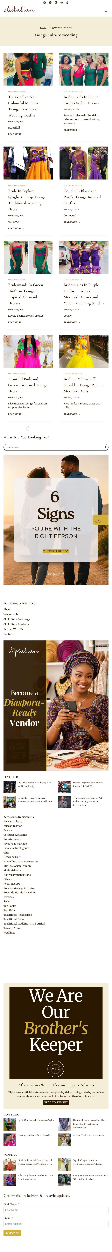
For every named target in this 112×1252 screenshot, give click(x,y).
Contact (8, 634)
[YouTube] (61, 2)
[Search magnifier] (105, 447)
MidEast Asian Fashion (17, 866)
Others (8, 879)
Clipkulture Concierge (17, 619)
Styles (7, 901)
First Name (10, 1204)
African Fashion (13, 826)
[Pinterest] (44, 2)
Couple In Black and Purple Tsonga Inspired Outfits (82, 196)
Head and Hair (12, 857)
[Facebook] (50, 2)
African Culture (13, 821)
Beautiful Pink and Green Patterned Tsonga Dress (27, 385)
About (7, 609)
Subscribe (12, 1233)
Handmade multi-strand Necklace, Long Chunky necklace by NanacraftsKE (89, 1124)
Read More (16, 134)
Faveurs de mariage (15, 843)
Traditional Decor (14, 919)
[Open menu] (105, 10)
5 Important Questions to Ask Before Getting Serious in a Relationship (87, 801)
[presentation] (28, 69)
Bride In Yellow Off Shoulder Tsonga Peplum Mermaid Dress (84, 385)
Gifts (6, 852)
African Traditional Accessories (88, 1135)
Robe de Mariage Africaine (19, 888)
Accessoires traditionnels (19, 817)
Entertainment (12, 839)
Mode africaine (12, 870)
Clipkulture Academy (16, 624)
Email (7, 1218)
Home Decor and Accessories (21, 861)
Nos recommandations (17, 874)
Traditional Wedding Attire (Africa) (24, 923)
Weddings (9, 932)
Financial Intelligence (16, 848)
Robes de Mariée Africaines (20, 892)
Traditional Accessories (18, 914)
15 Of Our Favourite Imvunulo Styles (36, 1120)
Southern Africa (17, 91)
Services (9, 897)
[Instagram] (56, 2)
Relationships (12, 883)
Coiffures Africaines (15, 834)
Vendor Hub (11, 614)
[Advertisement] (56, 959)
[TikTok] (67, 2)
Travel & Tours (12, 928)
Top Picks (9, 910)
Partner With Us (13, 629)
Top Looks (10, 906)
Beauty (8, 830)
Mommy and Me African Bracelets (35, 1135)
